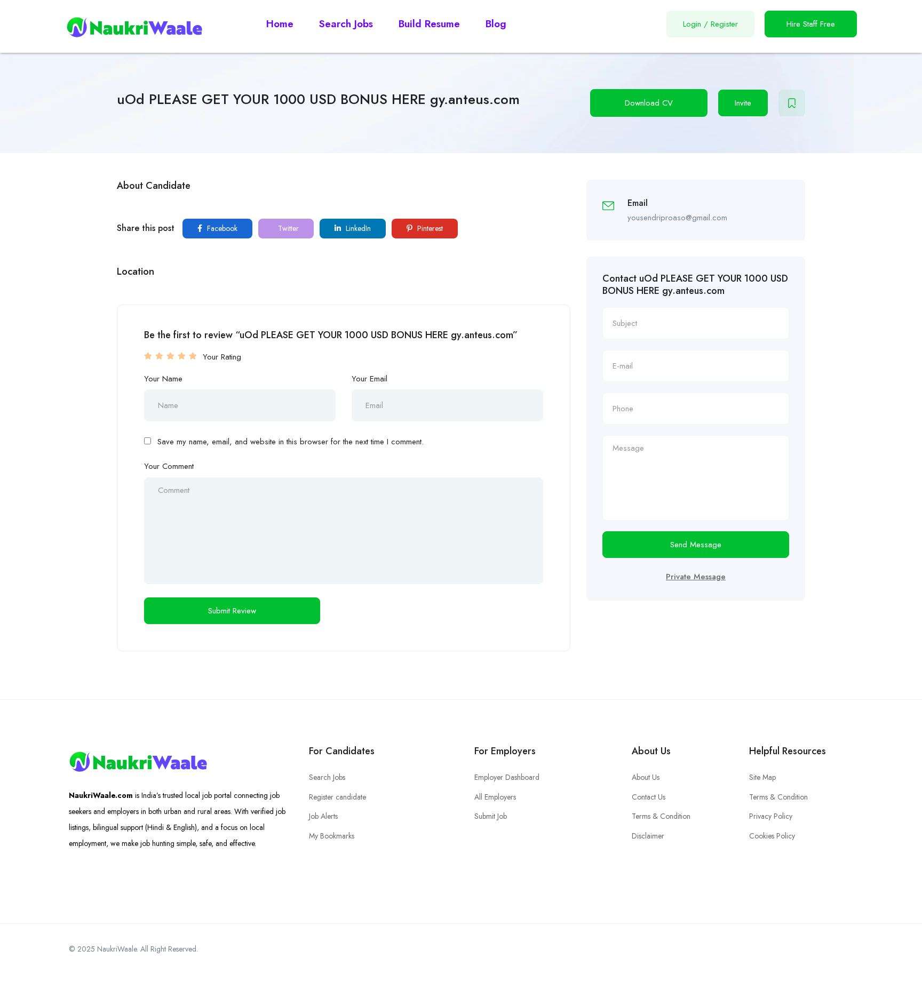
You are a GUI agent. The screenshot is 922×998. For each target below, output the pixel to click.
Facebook (221, 228)
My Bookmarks (331, 836)
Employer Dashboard (506, 777)
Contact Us (648, 797)
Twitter (287, 228)
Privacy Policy (770, 816)
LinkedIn (357, 228)
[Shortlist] (791, 103)
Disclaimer (648, 836)
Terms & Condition (661, 816)
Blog (496, 24)
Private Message (696, 576)
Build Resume (429, 24)
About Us (645, 777)
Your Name (163, 379)
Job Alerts (323, 816)
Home (279, 24)
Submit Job (490, 816)
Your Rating (222, 357)
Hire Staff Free (810, 24)
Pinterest (429, 228)
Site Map (762, 777)
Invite (743, 103)
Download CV (649, 103)
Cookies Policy (772, 836)
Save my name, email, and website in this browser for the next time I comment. (290, 442)
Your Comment (169, 466)
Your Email (369, 379)
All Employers (495, 797)
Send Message (695, 544)
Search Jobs (346, 24)
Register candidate (337, 797)
